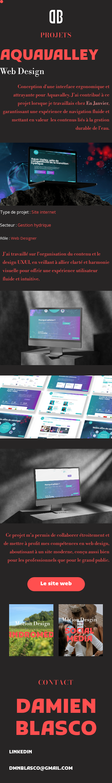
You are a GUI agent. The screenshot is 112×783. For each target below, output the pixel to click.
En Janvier (97, 103)
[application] (56, 328)
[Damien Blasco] (56, 17)
